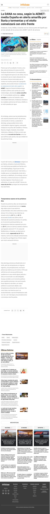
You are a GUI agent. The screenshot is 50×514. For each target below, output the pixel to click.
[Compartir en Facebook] (5, 63)
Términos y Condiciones (44, 487)
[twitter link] (6, 491)
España (3, 10)
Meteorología (15, 337)
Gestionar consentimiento (44, 492)
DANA (3, 337)
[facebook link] (3, 491)
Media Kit (34, 495)
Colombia (15, 490)
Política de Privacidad (44, 489)
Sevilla (10, 217)
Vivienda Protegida (38, 7)
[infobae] (25, 5)
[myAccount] (48, 5)
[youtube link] (3, 493)
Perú (15, 497)
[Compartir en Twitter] (8, 63)
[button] (2, 4)
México (15, 495)
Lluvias (15, 340)
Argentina (15, 488)
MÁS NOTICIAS (14, 422)
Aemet (8, 337)
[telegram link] (6, 493)
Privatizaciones (23, 7)
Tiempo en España (15, 7)
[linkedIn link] (8, 493)
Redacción (25, 486)
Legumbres (28, 7)
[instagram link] (8, 491)
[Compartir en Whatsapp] (2, 63)
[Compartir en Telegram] (13, 63)
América (15, 486)
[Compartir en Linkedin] (10, 63)
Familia (32, 7)
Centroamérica (15, 499)
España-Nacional (5, 344)
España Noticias (15, 342)
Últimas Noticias (15, 501)
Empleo (25, 488)
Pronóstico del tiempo (6, 340)
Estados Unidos (15, 494)
